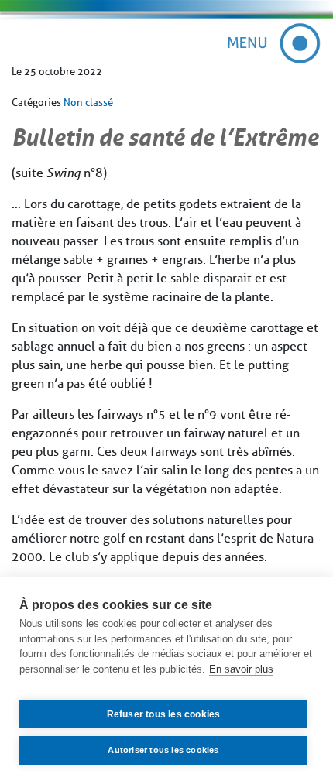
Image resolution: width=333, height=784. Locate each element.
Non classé (88, 102)
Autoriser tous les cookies (163, 750)
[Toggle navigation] (275, 43)
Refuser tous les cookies (164, 714)
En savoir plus (241, 669)
